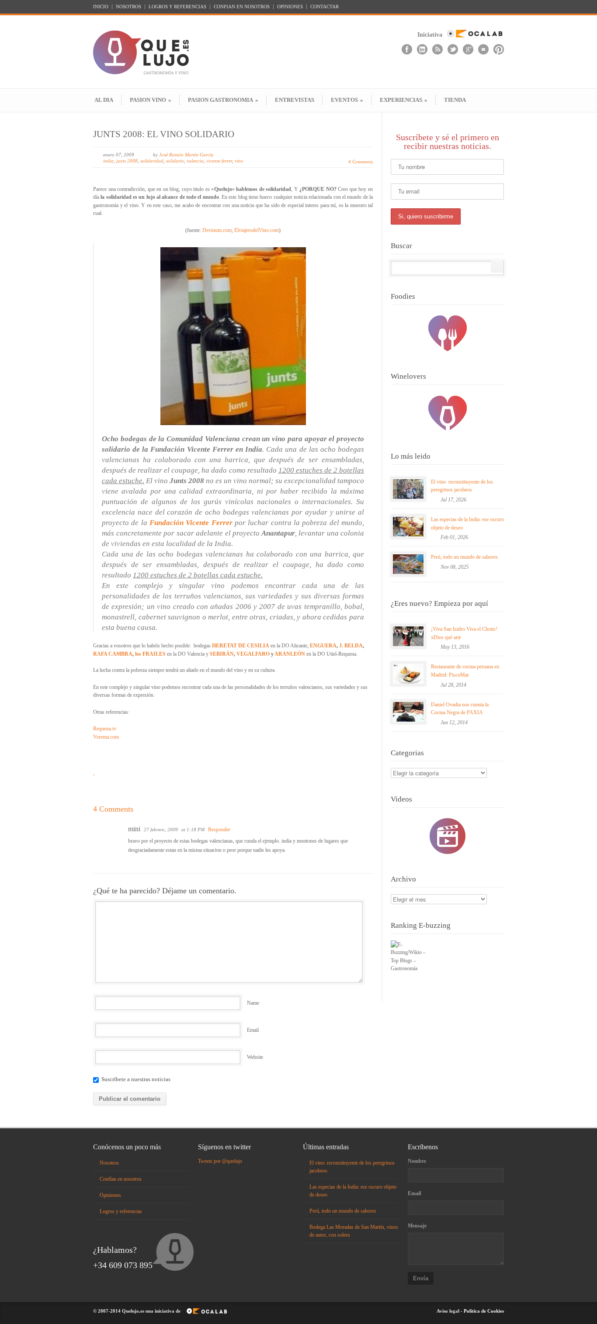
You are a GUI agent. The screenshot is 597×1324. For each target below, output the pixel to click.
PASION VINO (150, 100)
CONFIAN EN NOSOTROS (242, 6)
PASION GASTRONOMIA (223, 100)
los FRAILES (150, 654)
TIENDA (455, 100)
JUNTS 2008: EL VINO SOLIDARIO (163, 134)
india (108, 160)
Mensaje (417, 1226)
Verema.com (106, 737)
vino (239, 160)
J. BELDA (351, 646)
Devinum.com (217, 230)
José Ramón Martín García (186, 154)
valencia (195, 160)
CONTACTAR (324, 6)
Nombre (417, 1161)
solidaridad (151, 160)
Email (253, 1030)
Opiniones (110, 1195)
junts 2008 (127, 160)
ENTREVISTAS (294, 100)
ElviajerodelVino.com (256, 230)
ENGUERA (323, 646)
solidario (175, 160)
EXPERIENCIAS (403, 100)
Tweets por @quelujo (220, 1161)
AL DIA (103, 100)
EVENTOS (347, 100)
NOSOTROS (128, 6)
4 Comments (360, 161)
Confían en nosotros (121, 1179)
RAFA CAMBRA (112, 654)
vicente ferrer (219, 160)
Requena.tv (104, 729)
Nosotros (109, 1163)
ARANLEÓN (289, 654)
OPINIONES (290, 6)
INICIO (100, 6)
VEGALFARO (253, 654)
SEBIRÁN (222, 654)
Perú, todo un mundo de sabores (464, 557)
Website (255, 1057)
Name (253, 1003)
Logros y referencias (121, 1211)
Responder (219, 829)
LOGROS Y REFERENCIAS (177, 6)
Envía (420, 1278)
